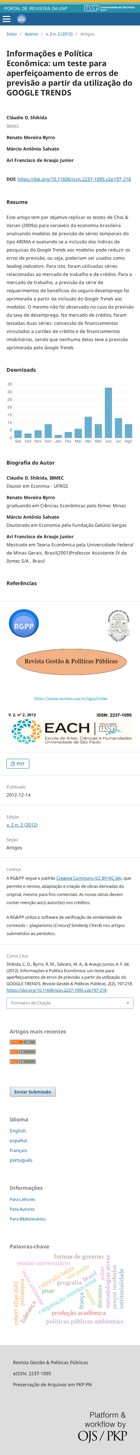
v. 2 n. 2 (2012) (59, 34)
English (18, 1131)
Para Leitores (22, 1199)
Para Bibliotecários (28, 1219)
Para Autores (22, 1209)
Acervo (31, 34)
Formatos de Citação (31, 1003)
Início (12, 34)
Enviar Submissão (32, 1092)
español (18, 1140)
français (18, 1150)
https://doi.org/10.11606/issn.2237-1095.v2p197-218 (74, 179)
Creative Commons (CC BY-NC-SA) (88, 878)
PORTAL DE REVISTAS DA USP (35, 9)
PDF (20, 764)
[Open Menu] (6, 19)
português (21, 1160)
